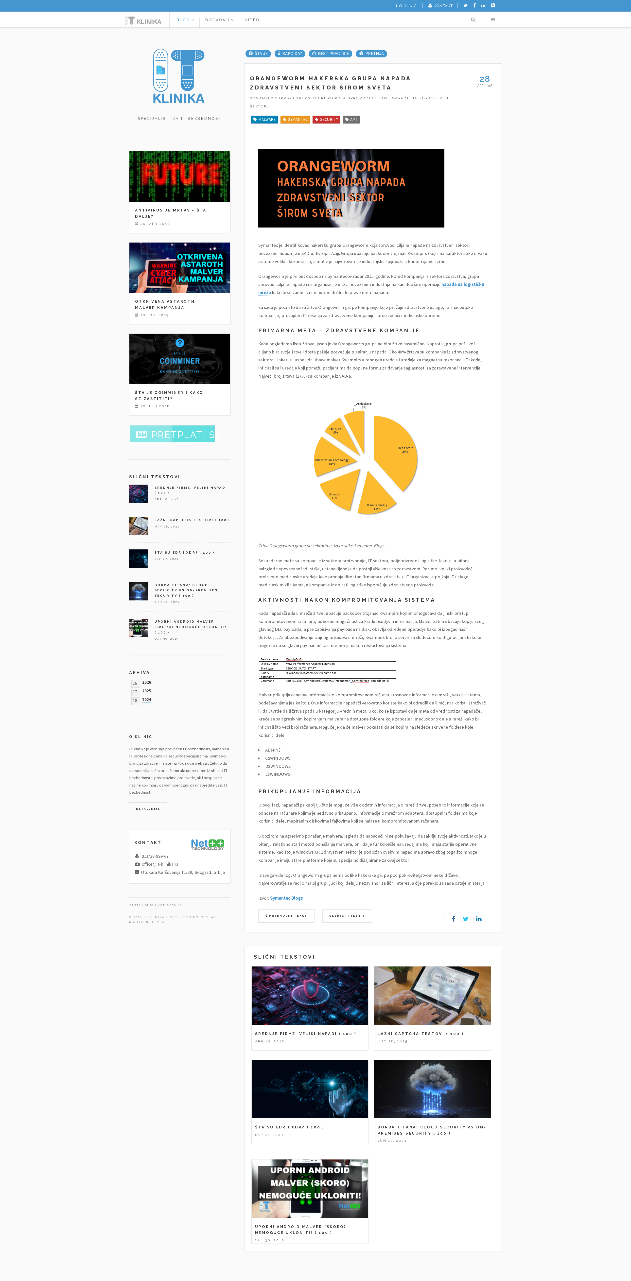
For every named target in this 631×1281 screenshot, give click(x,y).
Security (329, 119)
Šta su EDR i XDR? (280, 1127)
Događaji (218, 20)
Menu (492, 20)
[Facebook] (474, 5)
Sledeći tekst (346, 915)
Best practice (333, 53)
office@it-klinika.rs (160, 864)
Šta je (261, 53)
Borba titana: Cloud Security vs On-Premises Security (186, 590)
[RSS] (493, 5)
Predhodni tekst (288, 915)
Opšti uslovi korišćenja (155, 905)
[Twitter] (465, 5)
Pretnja (374, 53)
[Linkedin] (483, 5)
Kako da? (292, 53)
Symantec (298, 119)
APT (353, 119)
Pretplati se (186, 434)
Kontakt (443, 6)
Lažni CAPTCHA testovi (411, 1034)
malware (267, 119)
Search (473, 20)
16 (135, 682)
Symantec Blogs (286, 898)
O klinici (408, 6)
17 (135, 691)
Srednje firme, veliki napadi (296, 1034)
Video (252, 20)
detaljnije (148, 808)
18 (135, 699)
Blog (184, 20)
